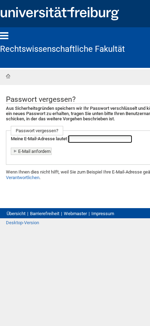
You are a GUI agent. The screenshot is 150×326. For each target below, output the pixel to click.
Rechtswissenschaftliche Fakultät (62, 49)
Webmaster (75, 213)
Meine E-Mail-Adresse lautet (39, 139)
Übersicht (16, 213)
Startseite (8, 76)
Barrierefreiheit (44, 213)
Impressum (102, 213)
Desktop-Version (22, 222)
